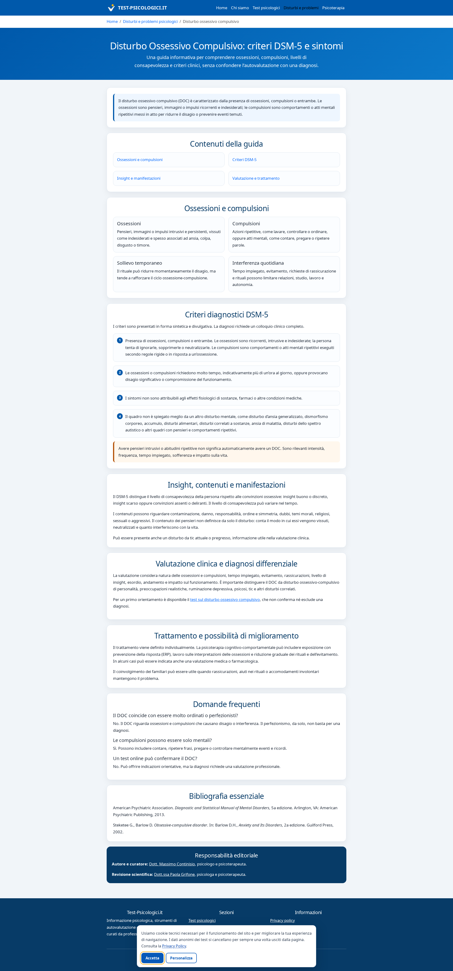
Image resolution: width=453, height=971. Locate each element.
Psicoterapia (333, 7)
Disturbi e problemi (301, 7)
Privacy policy (282, 920)
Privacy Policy (174, 946)
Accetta (152, 958)
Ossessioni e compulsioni (140, 159)
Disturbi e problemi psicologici (150, 21)
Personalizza (181, 958)
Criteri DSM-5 (244, 159)
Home (221, 7)
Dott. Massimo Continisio (172, 864)
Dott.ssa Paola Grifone (174, 874)
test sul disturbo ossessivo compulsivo (225, 599)
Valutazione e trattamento (256, 178)
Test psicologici (266, 7)
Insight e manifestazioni (138, 178)
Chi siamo (240, 7)
